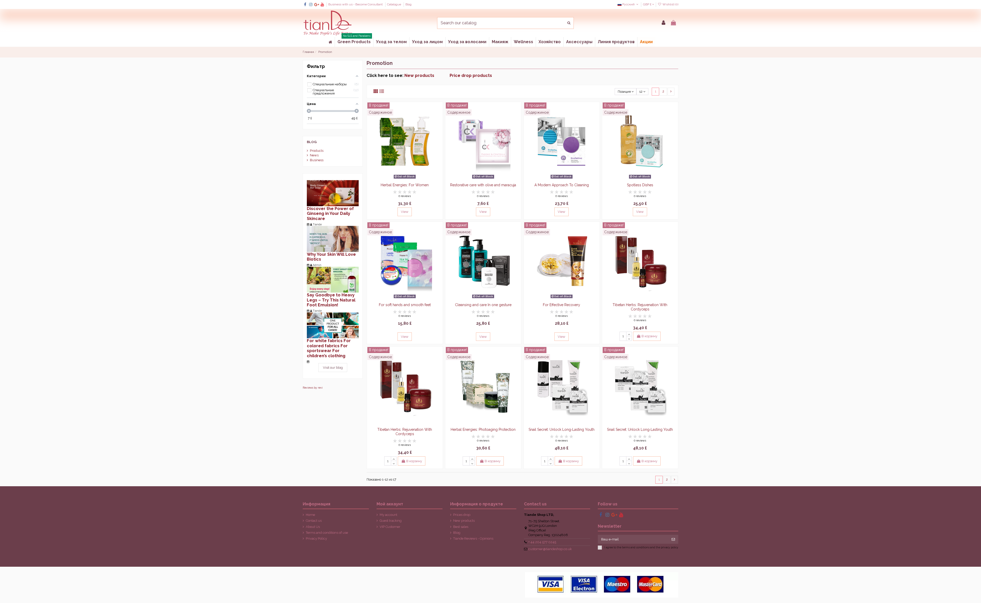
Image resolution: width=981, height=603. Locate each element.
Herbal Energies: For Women (405, 185)
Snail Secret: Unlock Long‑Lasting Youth (561, 429)
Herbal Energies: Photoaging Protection (483, 429)
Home (310, 515)
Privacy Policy (316, 538)
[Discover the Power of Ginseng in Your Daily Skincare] (333, 193)
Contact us (314, 521)
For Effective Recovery (561, 305)
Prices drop (461, 515)
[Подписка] (673, 539)
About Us (313, 527)
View (404, 212)
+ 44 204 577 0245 (542, 542)
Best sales (460, 527)
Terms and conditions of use (327, 533)
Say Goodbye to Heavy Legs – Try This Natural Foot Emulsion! (331, 300)
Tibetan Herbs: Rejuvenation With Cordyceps (640, 307)
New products (427, 75)
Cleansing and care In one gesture (483, 305)
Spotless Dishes (640, 185)
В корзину (649, 336)
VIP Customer (390, 527)
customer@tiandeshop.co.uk (550, 549)
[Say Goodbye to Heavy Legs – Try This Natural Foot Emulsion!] (333, 279)
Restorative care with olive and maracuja (483, 185)
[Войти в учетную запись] (663, 23)
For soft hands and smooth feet (405, 305)
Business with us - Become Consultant (355, 4)
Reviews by (313, 387)
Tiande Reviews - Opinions (473, 538)
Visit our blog (333, 367)
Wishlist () (670, 4)
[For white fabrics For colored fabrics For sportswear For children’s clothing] (333, 325)
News (314, 155)
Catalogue (394, 4)
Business (316, 160)
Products (316, 151)
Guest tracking (391, 521)
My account (388, 515)
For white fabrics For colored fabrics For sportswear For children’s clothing (329, 348)
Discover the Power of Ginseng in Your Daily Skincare (330, 213)
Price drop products (471, 75)
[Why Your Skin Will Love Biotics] (333, 238)
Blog (408, 4)
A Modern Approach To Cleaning (561, 185)
